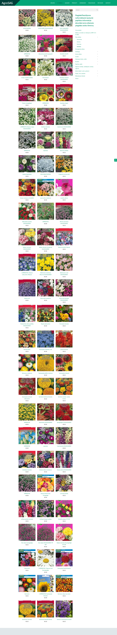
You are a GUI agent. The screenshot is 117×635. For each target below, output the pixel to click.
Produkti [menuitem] (74, 3)
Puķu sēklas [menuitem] (78, 37)
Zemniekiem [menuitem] (83, 3)
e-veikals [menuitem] (59, 3)
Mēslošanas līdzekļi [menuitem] (80, 76)
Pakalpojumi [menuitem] (91, 3)
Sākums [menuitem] (53, 3)
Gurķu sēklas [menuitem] (78, 54)
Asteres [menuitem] (78, 41)
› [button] (98, 51)
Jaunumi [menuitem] (67, 3)
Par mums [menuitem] (100, 3)
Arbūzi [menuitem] (76, 78)
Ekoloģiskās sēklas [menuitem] (80, 49)
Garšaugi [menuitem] (77, 51)
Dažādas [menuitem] (79, 46)
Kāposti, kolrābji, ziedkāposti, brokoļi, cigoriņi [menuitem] (84, 67)
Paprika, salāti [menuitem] (78, 64)
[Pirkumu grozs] (115, 160)
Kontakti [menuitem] (108, 3)
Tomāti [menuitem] (77, 56)
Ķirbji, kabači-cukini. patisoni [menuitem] (82, 71)
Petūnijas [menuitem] (79, 44)
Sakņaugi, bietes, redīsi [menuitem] (81, 59)
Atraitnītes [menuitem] (79, 39)
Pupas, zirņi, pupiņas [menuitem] (80, 73)
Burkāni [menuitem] (77, 61)
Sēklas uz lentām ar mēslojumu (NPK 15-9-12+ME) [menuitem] (85, 33)
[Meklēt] (97, 10)
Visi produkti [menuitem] (78, 30)
